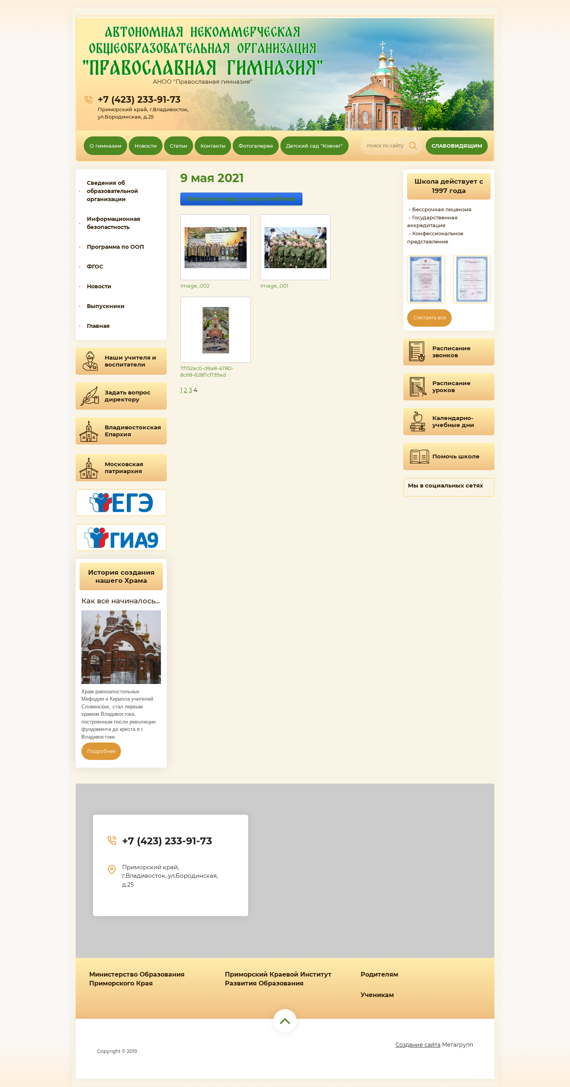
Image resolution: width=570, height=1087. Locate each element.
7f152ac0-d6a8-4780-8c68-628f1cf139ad (206, 371)
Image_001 (274, 286)
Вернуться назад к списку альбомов (241, 198)
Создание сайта (418, 1044)
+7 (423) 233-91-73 (139, 99)
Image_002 (194, 286)
